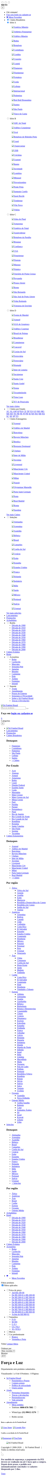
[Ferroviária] (17, 356)
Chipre (20, 1013)
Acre (14, 771)
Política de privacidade (21, 1385)
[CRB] (15, 150)
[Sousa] (15, 388)
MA (38, 411)
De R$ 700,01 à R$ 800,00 (23, 1309)
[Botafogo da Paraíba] (21, 237)
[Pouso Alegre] (18, 283)
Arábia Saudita (23, 1103)
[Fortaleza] (17, 77)
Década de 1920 (18, 630)
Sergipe (15, 831)
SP (14, 416)
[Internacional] (18, 91)
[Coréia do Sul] (18, 549)
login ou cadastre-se (22, 713)
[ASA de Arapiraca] (20, 324)
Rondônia (16, 821)
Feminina (16, 681)
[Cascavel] (16, 347)
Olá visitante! (12, 12)
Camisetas (16, 674)
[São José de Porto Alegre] (23, 296)
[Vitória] (16, 210)
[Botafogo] (17, 45)
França (20, 1030)
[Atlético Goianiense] (21, 128)
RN (33, 414)
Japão (19, 968)
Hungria (20, 1040)
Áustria (20, 999)
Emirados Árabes (24, 1110)
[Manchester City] (20, 469)
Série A (13, 22)
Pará (13, 802)
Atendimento (17, 691)
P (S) (14, 1319)
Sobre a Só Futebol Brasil (22, 698)
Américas (16, 912)
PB (18, 414)
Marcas (12, 1332)
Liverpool (16, 863)
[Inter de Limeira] (19, 370)
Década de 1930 (18, 632)
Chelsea (15, 856)
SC (7, 416)
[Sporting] (16, 510)
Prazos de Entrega (19, 693)
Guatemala (21, 936)
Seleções (13, 517)
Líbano (20, 1120)
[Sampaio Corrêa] (19, 191)
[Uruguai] (16, 608)
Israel (19, 1052)
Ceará (14, 783)
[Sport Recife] (18, 196)
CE (25, 411)
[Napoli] (16, 483)
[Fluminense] (18, 73)
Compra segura (18, 1383)
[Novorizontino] (19, 182)
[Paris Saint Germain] (21, 492)
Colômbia (21, 924)
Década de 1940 (18, 635)
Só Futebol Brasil (13, 1378)
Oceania (15, 1093)
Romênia (21, 1076)
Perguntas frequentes (20, 1393)
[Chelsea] (16, 451)
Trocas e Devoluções (20, 701)
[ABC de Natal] (19, 123)
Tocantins (16, 833)
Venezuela (21, 953)
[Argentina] (17, 526)
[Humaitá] (16, 365)
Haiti (19, 984)
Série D (13, 310)
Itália (19, 1054)
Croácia (20, 1016)
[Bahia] (15, 41)
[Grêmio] (16, 86)
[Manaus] (16, 265)
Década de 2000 (18, 649)
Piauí (14, 812)
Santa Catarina (18, 826)
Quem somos (17, 1388)
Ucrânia (20, 1091)
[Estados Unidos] (19, 567)
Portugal (20, 1071)
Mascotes (16, 664)
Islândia (20, 1050)
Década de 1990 (18, 647)
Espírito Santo (18, 787)
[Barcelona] (17, 432)
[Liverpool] (17, 464)
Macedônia (21, 1059)
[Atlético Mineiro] (20, 36)
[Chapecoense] (18, 146)
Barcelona (16, 851)
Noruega (20, 1064)
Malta (19, 1062)
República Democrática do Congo (31, 902)
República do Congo (26, 905)
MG (42, 411)
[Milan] (15, 478)
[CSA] (15, 251)
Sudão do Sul (22, 907)
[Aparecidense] (18, 233)
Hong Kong (22, 965)
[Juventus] (16, 460)
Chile (19, 922)
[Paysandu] (17, 278)
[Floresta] (16, 260)
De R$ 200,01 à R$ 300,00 (23, 1297)
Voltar (3, 1344)
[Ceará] (15, 141)
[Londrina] (17, 173)
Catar (19, 1107)
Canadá (20, 919)
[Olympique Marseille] (22, 487)
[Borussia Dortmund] (21, 446)
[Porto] (15, 496)
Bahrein (20, 1105)
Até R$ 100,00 (18, 1293)
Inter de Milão (18, 858)
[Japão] (15, 590)
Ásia (14, 955)
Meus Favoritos (14, 17)
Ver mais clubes (13, 406)
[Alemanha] (17, 522)
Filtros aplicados (10, 1285)
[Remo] (15, 287)
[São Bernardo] (18, 292)
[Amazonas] (17, 224)
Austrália (21, 1095)
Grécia (20, 1035)
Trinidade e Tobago (25, 989)
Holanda (20, 1038)
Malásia (20, 970)
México (20, 941)
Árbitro (15, 679)
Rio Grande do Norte (21, 816)
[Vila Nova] (17, 205)
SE (11, 416)
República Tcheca (24, 1074)
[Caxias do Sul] (19, 351)
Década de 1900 (18, 625)
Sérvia (19, 1081)
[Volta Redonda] (19, 301)
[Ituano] (15, 164)
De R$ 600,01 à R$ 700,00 (23, 1307)
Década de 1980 (18, 645)
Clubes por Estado (17, 409)
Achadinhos (11, 620)
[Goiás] (15, 82)
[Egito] (15, 558)
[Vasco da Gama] (19, 114)
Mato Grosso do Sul (20, 797)
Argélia (20, 895)
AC (7, 411)
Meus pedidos (17, 1405)
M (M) (14, 1322)
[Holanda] (16, 576)
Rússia (20, 1079)
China (19, 958)
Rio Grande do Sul (20, 819)
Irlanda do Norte (24, 1047)
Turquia (20, 1088)
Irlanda (20, 1045)
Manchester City (19, 865)
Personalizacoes (18, 1397)
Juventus (15, 861)
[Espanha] (16, 563)
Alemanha (21, 996)
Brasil (14, 1145)
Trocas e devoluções (20, 1395)
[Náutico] (16, 269)
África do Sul (22, 890)
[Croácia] (16, 554)
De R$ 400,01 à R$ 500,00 (23, 1302)
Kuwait (20, 1117)
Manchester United (20, 868)
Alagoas (15, 773)
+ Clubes (15, 760)
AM (15, 411)
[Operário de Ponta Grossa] (24, 274)
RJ (30, 414)
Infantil (15, 683)
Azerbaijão (21, 1001)
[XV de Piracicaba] (20, 402)
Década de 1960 (18, 640)
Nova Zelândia (23, 1098)
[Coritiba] (16, 54)
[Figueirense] (18, 255)
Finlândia (21, 1028)
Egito (19, 898)
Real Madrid (17, 875)
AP (18, 411)
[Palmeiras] (17, 95)
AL (11, 411)
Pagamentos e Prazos (20, 1380)
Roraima (15, 824)
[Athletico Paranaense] (22, 32)
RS (43, 414)
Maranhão (16, 792)
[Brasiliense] (17, 338)
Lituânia (20, 1057)
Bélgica (20, 1004)
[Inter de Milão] (19, 455)
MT (11, 414)
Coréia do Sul (23, 963)
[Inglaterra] (17, 581)
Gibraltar (21, 1033)
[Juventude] (17, 169)
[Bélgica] (16, 535)
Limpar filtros (12, 1344)
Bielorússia (21, 1006)
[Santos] (15, 105)
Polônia (20, 1069)
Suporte (13, 686)
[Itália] (15, 586)
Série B (13, 118)
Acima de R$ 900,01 (20, 1314)
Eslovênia (21, 1023)
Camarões (16, 1147)
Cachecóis (16, 662)
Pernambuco (17, 809)
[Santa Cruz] (17, 379)
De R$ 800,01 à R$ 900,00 (23, 1312)
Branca (15, 1337)
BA (21, 411)
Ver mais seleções (13, 613)
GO (35, 411)
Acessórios (14, 657)
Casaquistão (22, 1011)
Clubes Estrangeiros (18, 419)
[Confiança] (17, 246)
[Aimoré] (16, 320)
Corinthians (16, 748)
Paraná (14, 807)
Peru (19, 948)
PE (21, 414)
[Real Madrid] (18, 501)
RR (40, 414)
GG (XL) (16, 1327)
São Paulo (16, 753)
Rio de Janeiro (18, 814)
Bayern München (19, 853)
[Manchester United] (21, 473)
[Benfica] (16, 442)
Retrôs (12, 623)
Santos (14, 758)
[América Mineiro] (20, 27)
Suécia (20, 1083)
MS (7, 414)
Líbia (19, 1122)
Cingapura (21, 960)
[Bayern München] (20, 437)
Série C (13, 214)
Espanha (20, 1025)
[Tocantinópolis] (19, 392)
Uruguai (20, 951)
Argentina (21, 914)
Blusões (15, 671)
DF (28, 411)
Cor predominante (16, 1334)
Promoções (11, 618)
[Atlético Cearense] (20, 329)
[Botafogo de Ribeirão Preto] (24, 137)
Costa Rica (21, 926)
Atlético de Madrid (20, 849)
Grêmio (15, 755)
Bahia (14, 780)
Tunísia (20, 910)
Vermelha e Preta (19, 1339)
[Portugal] (16, 599)
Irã (18, 1112)
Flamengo (16, 746)
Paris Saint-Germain (20, 873)
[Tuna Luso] (17, 397)
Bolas (8, 654)
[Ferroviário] (17, 361)
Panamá (20, 943)
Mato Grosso (17, 795)
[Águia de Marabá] (20, 315)
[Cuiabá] (16, 63)
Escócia (20, 1021)
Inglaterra (21, 1042)
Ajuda (14, 689)
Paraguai (20, 946)
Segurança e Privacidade (22, 696)
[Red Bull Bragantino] (21, 100)
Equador (20, 931)
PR (26, 414)
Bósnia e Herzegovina (26, 1009)
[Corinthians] (18, 50)
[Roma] (15, 505)
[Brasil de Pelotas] (20, 333)
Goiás (14, 790)
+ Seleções (16, 1183)
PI (24, 414)
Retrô (8, 1215)
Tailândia (21, 972)
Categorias (5, 721)
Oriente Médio (18, 1100)
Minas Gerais (17, 800)
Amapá (15, 775)
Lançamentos (12, 615)
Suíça (19, 1086)
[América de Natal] (20, 228)
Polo (14, 676)
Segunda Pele (17, 667)
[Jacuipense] (17, 374)
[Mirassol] (16, 178)
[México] (16, 595)
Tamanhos (13, 1317)
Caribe (14, 975)
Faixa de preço (15, 1290)
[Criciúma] (17, 155)
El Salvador (22, 929)
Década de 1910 (18, 628)
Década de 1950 (18, 637)
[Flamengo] (17, 68)
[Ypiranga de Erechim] (22, 306)
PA (15, 414)
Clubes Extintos (13, 652)
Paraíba (15, 804)
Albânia (20, 994)
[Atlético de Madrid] (21, 428)
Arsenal (15, 846)
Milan (14, 870)
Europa (15, 992)
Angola (20, 893)
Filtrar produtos (7, 1283)
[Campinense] (18, 342)
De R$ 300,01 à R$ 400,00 (23, 1300)
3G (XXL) (16, 1329)
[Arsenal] (16, 423)
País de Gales (22, 1066)
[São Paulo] (17, 109)
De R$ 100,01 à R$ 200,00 (23, 1295)
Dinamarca (21, 1018)
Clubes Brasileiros (17, 20)
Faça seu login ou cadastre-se (18, 15)
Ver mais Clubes (13, 514)
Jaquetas (15, 669)
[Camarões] (17, 545)
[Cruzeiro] (16, 59)
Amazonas (16, 778)
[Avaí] (15, 132)
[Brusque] (16, 242)
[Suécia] (15, 604)
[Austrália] (16, 531)
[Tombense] (17, 200)
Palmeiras (16, 751)
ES (31, 411)
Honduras (21, 939)
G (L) (14, 1324)
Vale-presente (17, 1400)
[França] (16, 572)
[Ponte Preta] (17, 187)
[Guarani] (16, 159)
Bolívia (20, 917)
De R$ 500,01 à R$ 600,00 (23, 1305)
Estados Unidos (23, 934)
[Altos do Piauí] (19, 219)
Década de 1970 (18, 642)
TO (16, 416)
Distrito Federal (18, 785)
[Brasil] (15, 540)
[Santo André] (18, 383)
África (14, 888)
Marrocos (21, 900)
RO (36, 414)
